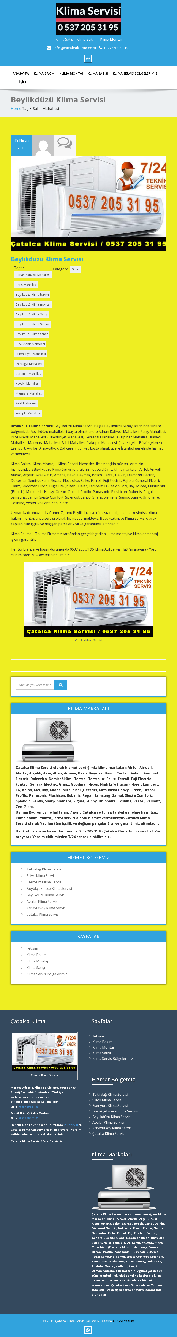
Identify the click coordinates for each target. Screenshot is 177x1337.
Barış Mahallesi (26, 285)
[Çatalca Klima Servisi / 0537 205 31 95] (88, 18)
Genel (76, 269)
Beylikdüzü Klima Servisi (47, 259)
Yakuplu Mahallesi (28, 413)
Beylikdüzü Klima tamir (32, 334)
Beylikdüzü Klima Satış (31, 314)
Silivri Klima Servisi (41, 875)
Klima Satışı (98, 73)
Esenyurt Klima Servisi (44, 882)
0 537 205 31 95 (28, 1106)
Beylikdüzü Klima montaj (33, 304)
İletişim (19, 82)
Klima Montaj (71, 73)
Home (16, 108)
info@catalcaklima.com (74, 47)
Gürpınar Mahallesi (29, 374)
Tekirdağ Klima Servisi (44, 869)
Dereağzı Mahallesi (29, 364)
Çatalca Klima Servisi (43, 914)
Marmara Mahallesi (29, 393)
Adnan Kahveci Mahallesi (33, 275)
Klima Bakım (44, 73)
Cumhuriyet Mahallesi (31, 354)
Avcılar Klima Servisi (42, 901)
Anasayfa (21, 73)
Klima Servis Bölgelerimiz (135, 73)
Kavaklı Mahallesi (27, 383)
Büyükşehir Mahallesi (30, 344)
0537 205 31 (70, 1125)
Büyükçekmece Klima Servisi (49, 888)
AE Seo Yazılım (123, 1321)
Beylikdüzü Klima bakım (32, 294)
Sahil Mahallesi (26, 403)
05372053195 (116, 47)
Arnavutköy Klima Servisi (46, 908)
